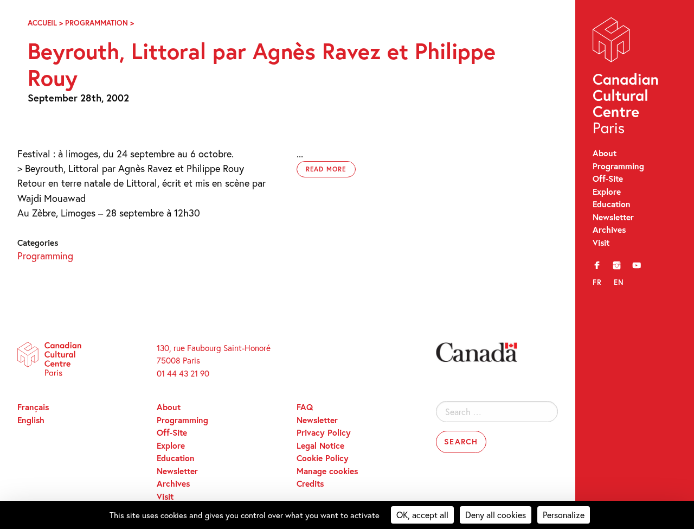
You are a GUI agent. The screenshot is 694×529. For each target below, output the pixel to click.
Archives (609, 229)
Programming (618, 166)
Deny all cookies (495, 514)
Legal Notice (320, 445)
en (619, 282)
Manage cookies (327, 471)
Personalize (563, 514)
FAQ (305, 406)
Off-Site (608, 178)
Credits (310, 483)
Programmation (96, 23)
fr (597, 282)
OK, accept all (422, 514)
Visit (601, 242)
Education (612, 204)
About (604, 153)
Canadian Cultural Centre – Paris (626, 77)
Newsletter (613, 217)
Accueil (42, 23)
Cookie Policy (323, 457)
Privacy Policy (324, 432)
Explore (607, 191)
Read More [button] (326, 169)
